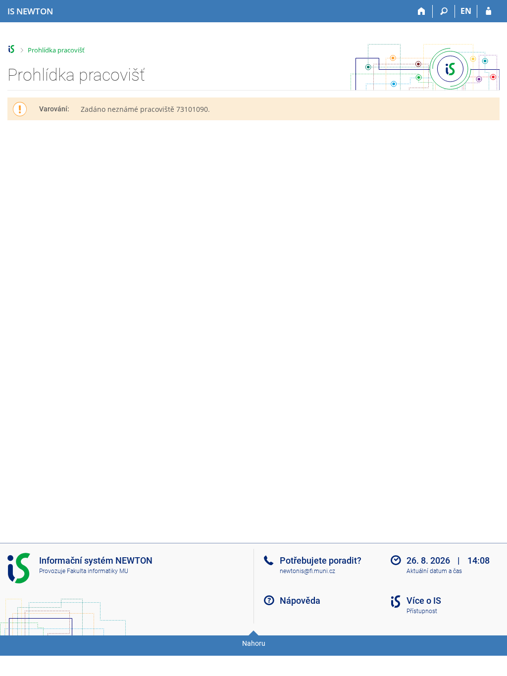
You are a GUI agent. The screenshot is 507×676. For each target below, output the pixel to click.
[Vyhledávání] (444, 11)
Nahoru (253, 643)
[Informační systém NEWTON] (11, 49)
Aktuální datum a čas (434, 571)
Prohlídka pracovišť (56, 50)
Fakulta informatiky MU (97, 571)
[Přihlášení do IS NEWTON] (488, 11)
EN (465, 10)
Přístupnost (421, 611)
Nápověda (300, 600)
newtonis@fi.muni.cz (307, 571)
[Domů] (421, 11)
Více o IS (423, 600)
